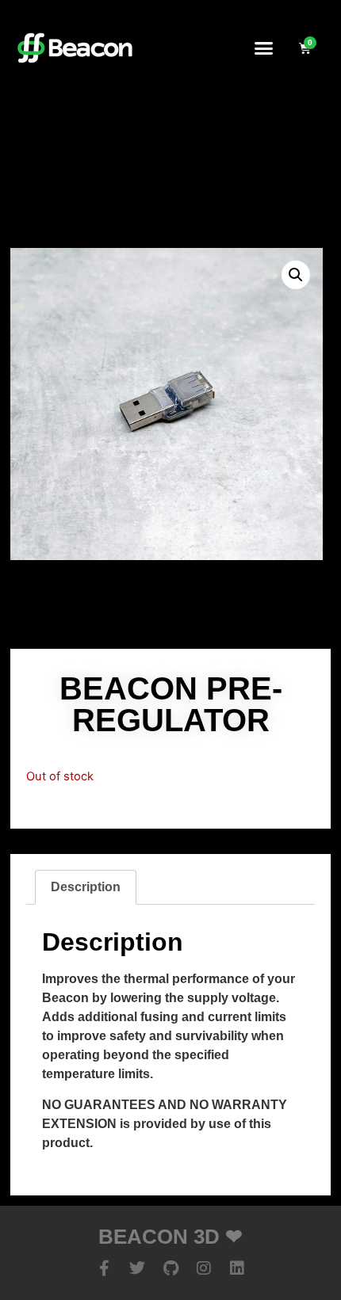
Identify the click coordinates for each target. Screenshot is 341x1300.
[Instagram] (204, 1268)
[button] (264, 47)
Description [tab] (86, 887)
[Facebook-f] (104, 1268)
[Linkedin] (237, 1268)
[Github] (170, 1268)
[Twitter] (137, 1268)
